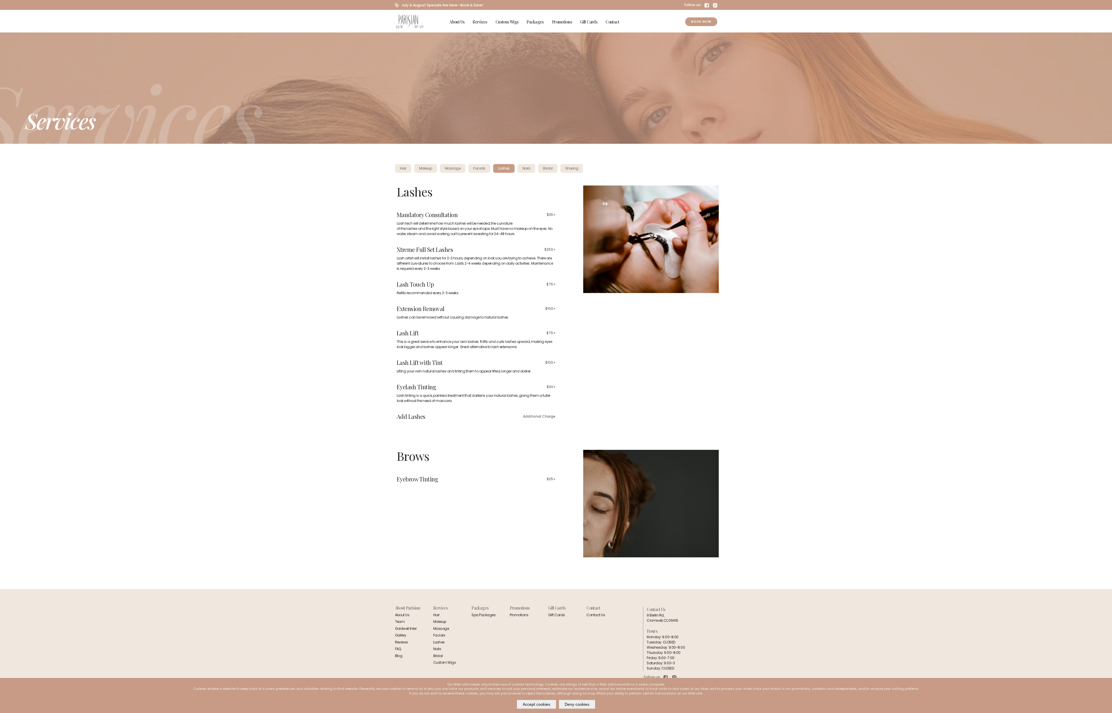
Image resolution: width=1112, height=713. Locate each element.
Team (400, 621)
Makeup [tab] (425, 168)
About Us (456, 22)
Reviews (401, 642)
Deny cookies (577, 704)
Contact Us (595, 614)
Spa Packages (483, 614)
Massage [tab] (452, 168)
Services (480, 22)
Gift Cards (588, 22)
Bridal (438, 655)
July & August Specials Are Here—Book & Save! (442, 5)
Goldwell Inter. (406, 628)
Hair (436, 614)
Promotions (562, 22)
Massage (441, 628)
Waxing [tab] (571, 168)
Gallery (400, 635)
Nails (437, 648)
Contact (612, 22)
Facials (439, 635)
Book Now (701, 21)
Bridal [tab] (548, 168)
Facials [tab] (479, 168)
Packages (535, 22)
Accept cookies (536, 704)
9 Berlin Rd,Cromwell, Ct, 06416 (662, 618)
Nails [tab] (526, 168)
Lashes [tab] (504, 168)
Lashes (439, 642)
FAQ (398, 648)
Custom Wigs (507, 22)
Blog (399, 655)
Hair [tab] (403, 168)
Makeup (439, 621)
